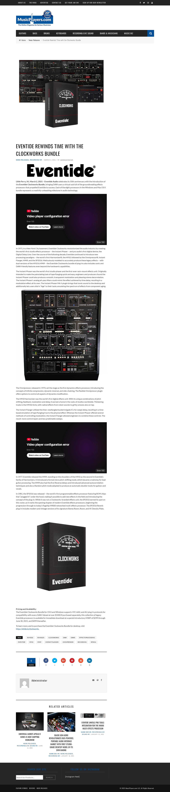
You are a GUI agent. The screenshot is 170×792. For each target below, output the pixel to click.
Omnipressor (68, 642)
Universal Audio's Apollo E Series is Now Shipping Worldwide (30, 736)
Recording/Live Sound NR (27, 746)
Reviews (32, 788)
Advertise (44, 2)
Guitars (22, 33)
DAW (65, 637)
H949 (39, 642)
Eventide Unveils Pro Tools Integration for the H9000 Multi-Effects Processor (93, 725)
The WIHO (32, 2)
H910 (31, 642)
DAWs (73, 637)
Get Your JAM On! (72, 2)
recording (82, 642)
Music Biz (128, 33)
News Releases (22, 160)
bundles (40, 637)
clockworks (53, 637)
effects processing (87, 637)
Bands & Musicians (109, 33)
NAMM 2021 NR (54, 754)
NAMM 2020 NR (86, 732)
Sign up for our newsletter (94, 2)
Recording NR (36, 160)
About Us (22, 2)
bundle (30, 637)
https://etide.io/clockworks (27, 629)
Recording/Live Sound (83, 33)
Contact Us (56, 2)
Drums (47, 33)
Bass (35, 33)
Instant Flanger (51, 642)
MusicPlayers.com (131, 788)
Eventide (21, 642)
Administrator (66, 160)
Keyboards (61, 33)
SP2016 (93, 642)
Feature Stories (22, 788)
